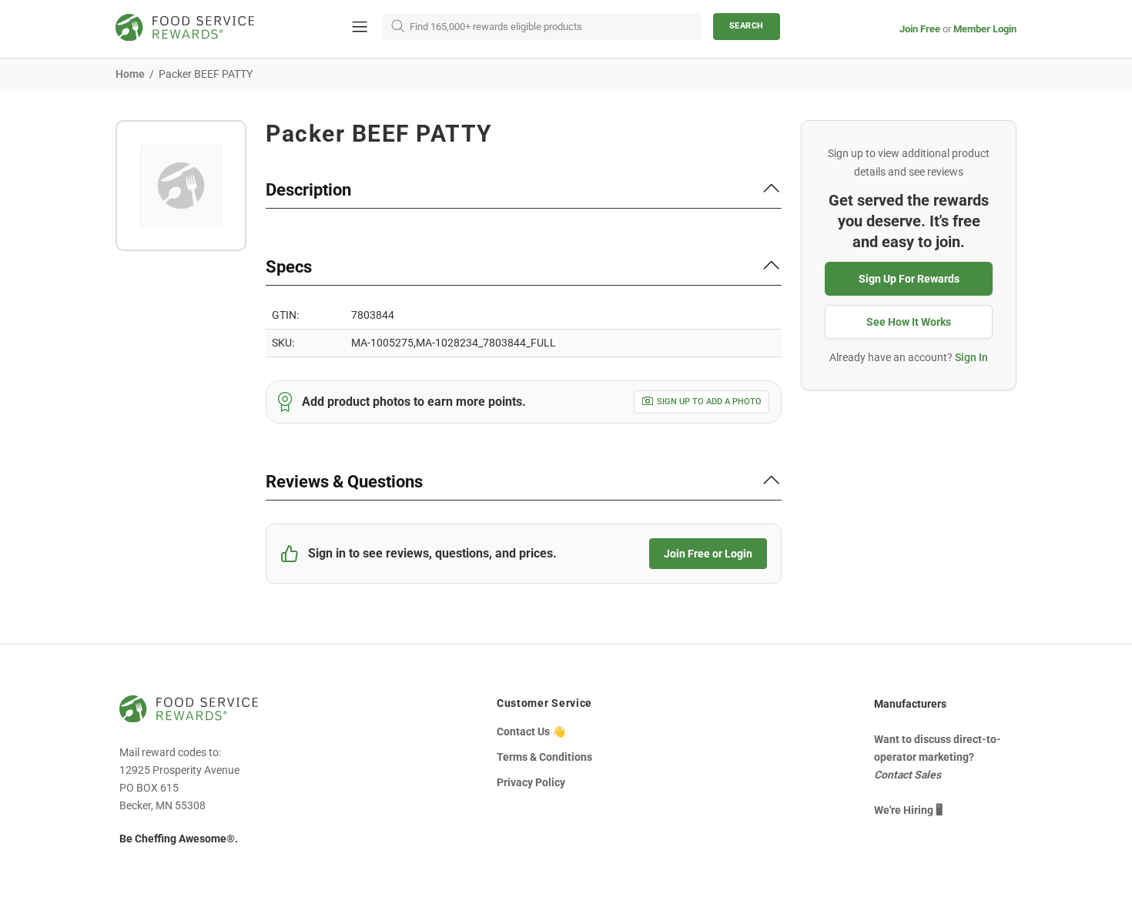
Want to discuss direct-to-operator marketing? (937, 757)
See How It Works (908, 322)
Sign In (971, 357)
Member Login (984, 29)
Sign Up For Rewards (909, 279)
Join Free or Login (708, 553)
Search (746, 26)
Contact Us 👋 (531, 731)
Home (130, 74)
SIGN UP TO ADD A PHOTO (709, 402)
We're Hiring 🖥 (908, 810)
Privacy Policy (531, 782)
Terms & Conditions (544, 757)
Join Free (919, 29)
